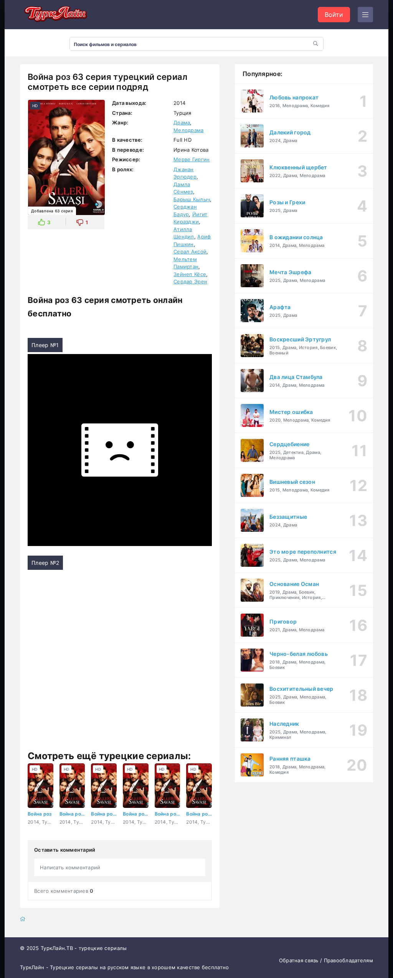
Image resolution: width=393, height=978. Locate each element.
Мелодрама (188, 130)
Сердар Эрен (190, 281)
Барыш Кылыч (191, 199)
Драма (181, 122)
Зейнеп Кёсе (189, 274)
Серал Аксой (189, 251)
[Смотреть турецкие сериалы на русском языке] (54, 15)
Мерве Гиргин (191, 159)
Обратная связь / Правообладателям (326, 960)
